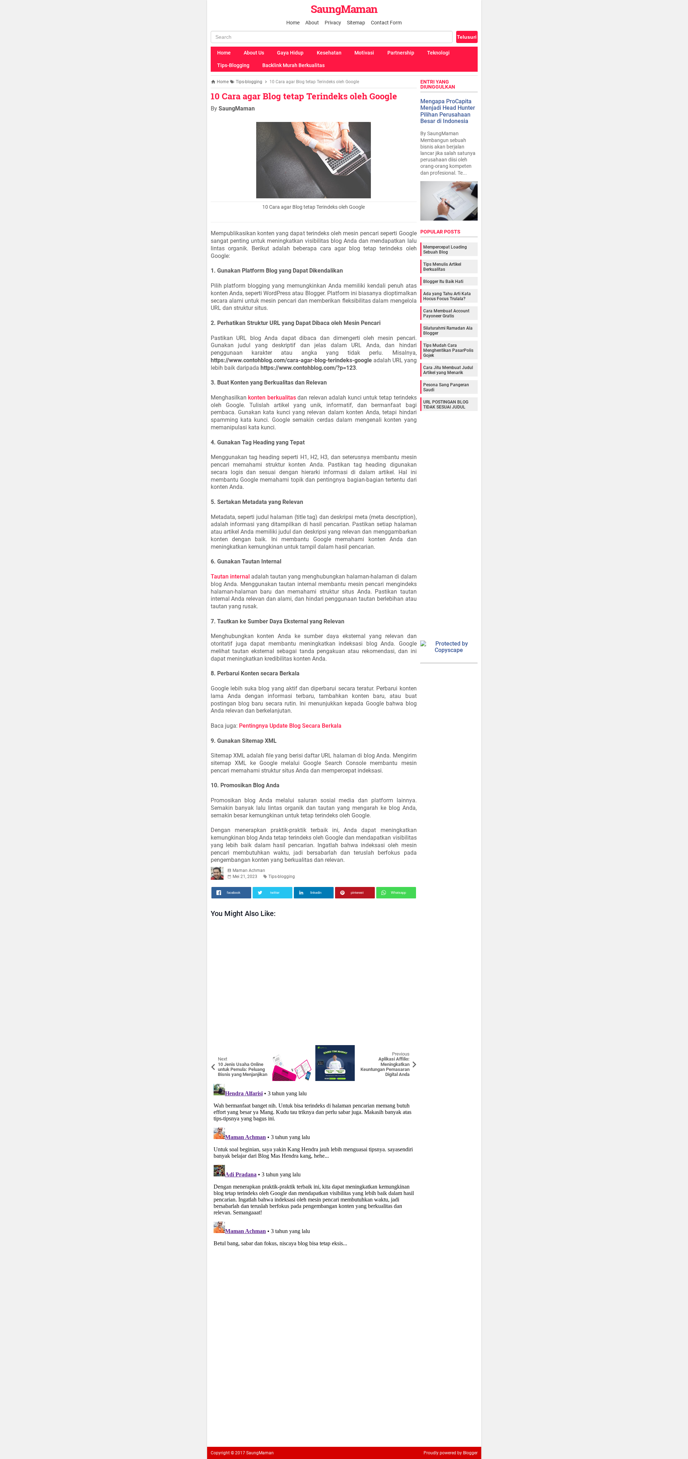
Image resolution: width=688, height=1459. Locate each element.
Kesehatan (329, 53)
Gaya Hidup (290, 53)
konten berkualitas (272, 397)
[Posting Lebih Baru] (221, 1050)
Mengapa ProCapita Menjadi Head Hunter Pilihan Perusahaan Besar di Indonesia (447, 111)
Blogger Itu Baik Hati (443, 281)
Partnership (400, 53)
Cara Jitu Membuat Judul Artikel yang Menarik (448, 370)
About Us (254, 53)
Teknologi (438, 53)
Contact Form (386, 22)
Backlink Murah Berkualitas (293, 65)
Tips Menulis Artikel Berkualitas (442, 267)
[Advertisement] (314, 983)
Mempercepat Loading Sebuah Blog (445, 250)
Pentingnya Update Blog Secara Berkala (290, 725)
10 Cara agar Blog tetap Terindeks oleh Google (304, 96)
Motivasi (364, 53)
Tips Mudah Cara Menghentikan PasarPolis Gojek (448, 350)
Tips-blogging (281, 876)
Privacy (333, 22)
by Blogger (467, 1452)
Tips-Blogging (233, 65)
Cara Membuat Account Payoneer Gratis (446, 313)
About (312, 22)
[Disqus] (314, 1170)
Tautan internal (230, 576)
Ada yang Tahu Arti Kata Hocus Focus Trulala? (447, 296)
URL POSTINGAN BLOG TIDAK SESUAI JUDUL (445, 405)
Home (293, 22)
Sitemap (356, 22)
